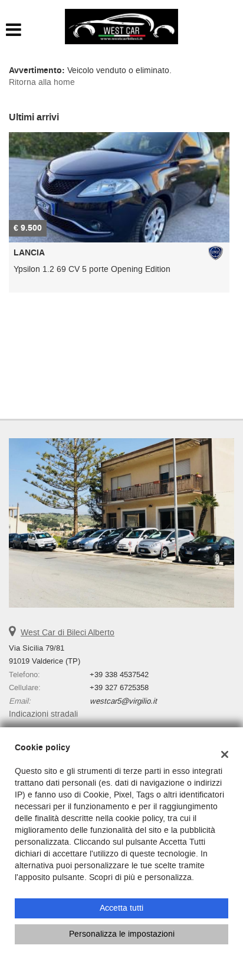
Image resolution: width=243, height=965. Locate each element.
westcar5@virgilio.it (123, 701)
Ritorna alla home (42, 82)
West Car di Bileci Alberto (67, 632)
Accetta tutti (121, 908)
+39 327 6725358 (119, 687)
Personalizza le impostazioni (122, 934)
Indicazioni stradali (43, 714)
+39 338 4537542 (119, 674)
